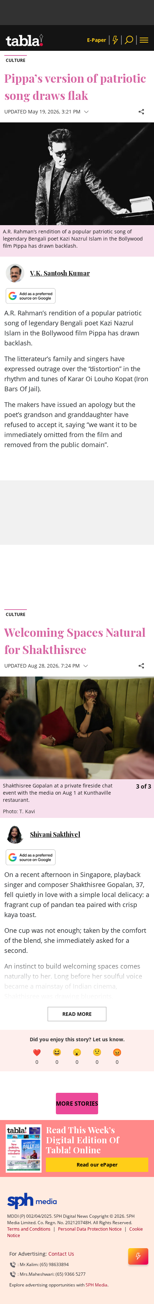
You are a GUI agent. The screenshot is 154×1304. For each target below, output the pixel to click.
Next (146, 706)
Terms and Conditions (28, 1229)
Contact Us (61, 1253)
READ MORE (77, 1013)
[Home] (32, 1201)
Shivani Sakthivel (55, 834)
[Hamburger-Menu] (144, 40)
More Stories (77, 1103)
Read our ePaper (97, 1164)
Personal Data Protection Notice (90, 1229)
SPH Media (96, 1285)
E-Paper (96, 40)
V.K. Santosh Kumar (60, 273)
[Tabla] (24, 40)
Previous (7, 706)
